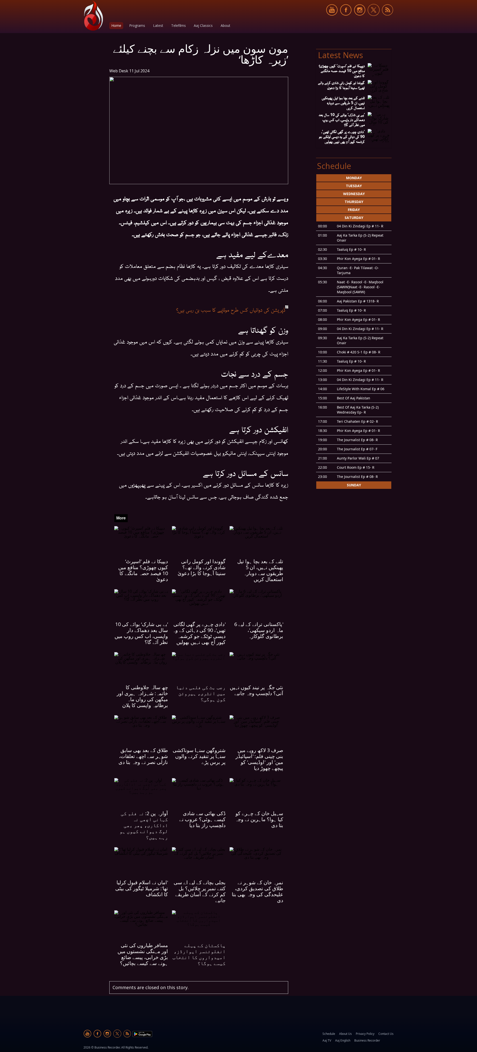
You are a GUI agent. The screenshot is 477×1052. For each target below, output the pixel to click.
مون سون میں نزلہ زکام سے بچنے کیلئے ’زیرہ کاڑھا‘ (200, 54)
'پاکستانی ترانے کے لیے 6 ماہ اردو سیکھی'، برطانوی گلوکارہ (258, 630)
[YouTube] (332, 18)
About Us (345, 1034)
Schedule (328, 1034)
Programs (137, 25)
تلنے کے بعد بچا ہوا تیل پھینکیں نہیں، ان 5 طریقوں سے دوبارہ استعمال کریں (260, 570)
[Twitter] (374, 18)
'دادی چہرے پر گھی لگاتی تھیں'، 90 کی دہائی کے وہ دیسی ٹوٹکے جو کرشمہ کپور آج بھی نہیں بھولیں (199, 633)
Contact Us (386, 1034)
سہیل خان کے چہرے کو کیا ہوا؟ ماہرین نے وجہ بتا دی (259, 819)
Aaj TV (326, 1040)
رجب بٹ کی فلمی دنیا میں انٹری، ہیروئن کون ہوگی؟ (201, 693)
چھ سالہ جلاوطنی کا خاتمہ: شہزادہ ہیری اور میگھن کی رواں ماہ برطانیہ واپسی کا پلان (142, 696)
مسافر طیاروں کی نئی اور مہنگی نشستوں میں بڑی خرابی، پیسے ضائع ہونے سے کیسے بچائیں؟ (143, 954)
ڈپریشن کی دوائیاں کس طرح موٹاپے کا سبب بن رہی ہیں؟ (230, 309)
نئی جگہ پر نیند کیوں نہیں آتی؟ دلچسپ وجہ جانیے (256, 690)
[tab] (354, 178)
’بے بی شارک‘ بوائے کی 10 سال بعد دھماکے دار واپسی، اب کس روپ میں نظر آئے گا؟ (141, 633)
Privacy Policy (365, 1034)
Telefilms (178, 25)
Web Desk (118, 71)
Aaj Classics (203, 25)
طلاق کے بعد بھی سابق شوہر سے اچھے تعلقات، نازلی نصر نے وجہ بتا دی (143, 756)
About (225, 25)
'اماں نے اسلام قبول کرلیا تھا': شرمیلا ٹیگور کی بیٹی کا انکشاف (141, 888)
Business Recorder (367, 1040)
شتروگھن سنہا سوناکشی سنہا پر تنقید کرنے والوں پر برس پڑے (199, 756)
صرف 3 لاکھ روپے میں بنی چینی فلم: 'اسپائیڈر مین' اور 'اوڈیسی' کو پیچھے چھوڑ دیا (259, 759)
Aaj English (342, 1040)
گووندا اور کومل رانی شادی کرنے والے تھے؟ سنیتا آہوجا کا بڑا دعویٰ (202, 567)
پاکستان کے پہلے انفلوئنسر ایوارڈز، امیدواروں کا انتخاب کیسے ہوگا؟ (199, 954)
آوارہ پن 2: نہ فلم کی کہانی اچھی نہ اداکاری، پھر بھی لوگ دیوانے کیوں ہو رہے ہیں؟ (143, 825)
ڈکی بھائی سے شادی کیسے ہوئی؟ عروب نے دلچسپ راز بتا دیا (202, 819)
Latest (158, 25)
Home (116, 25)
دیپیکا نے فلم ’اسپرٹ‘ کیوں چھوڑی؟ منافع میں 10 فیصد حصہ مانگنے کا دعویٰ (143, 570)
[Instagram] (360, 18)
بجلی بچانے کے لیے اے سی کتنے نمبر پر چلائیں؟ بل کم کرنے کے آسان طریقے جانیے (200, 891)
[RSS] (388, 18)
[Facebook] (346, 18)
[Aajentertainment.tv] (93, 15)
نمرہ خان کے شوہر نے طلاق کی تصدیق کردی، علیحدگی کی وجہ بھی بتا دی (257, 891)
